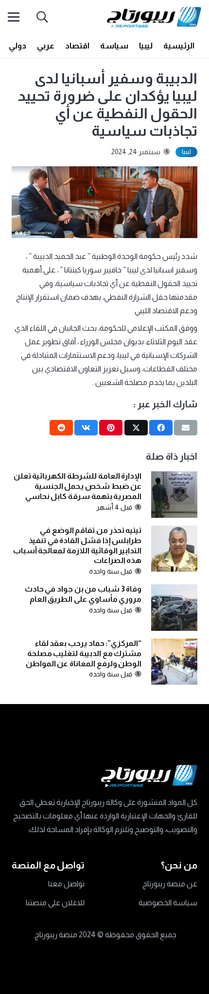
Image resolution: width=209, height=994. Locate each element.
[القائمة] (13, 17)
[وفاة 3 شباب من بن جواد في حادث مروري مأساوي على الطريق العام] (174, 591)
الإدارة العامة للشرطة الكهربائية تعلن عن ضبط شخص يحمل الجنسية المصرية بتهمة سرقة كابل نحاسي (78, 486)
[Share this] (161, 427)
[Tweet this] (136, 427)
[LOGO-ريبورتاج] (154, 17)
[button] (42, 17)
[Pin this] (110, 427)
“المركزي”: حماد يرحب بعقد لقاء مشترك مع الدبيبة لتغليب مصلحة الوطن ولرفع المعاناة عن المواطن (84, 653)
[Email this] (185, 427)
